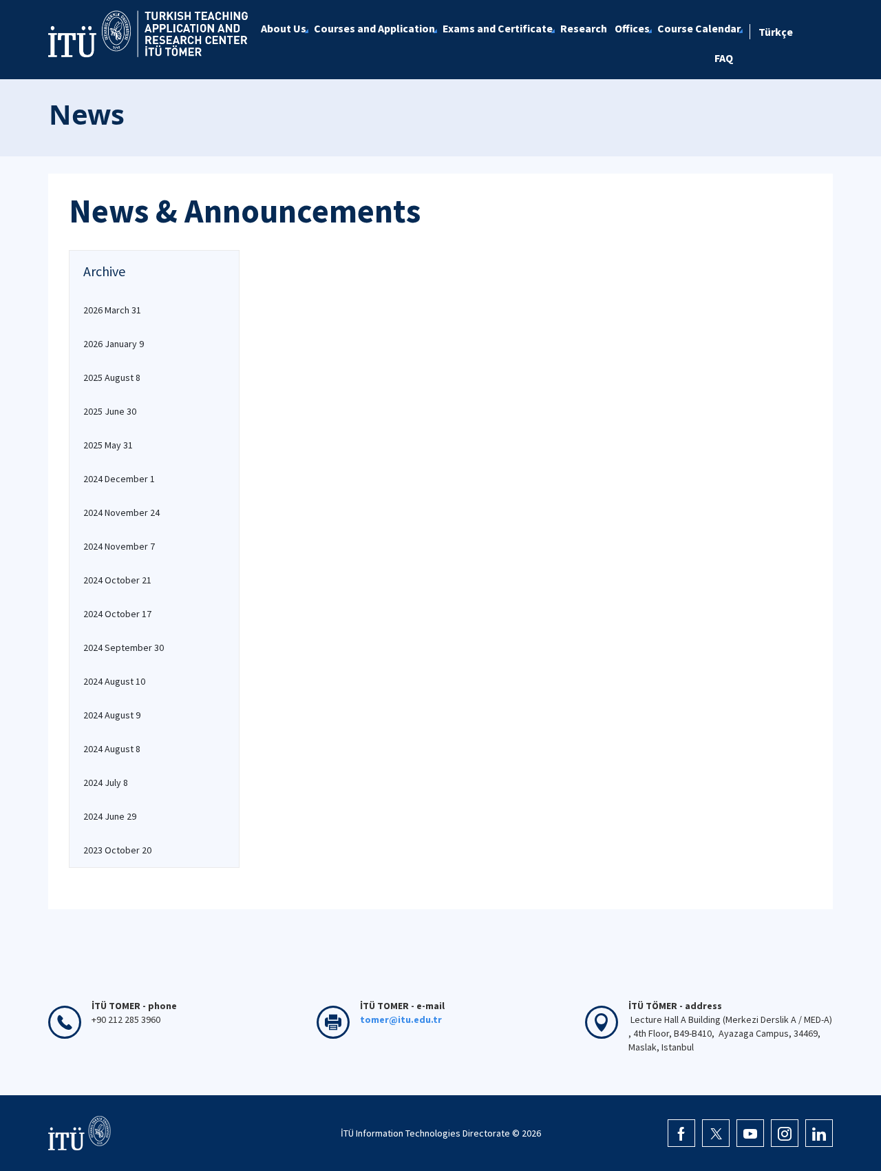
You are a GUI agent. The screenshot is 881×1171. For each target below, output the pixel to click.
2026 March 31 (112, 310)
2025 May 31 (108, 445)
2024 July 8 (105, 782)
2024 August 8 (111, 749)
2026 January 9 (113, 344)
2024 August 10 (114, 681)
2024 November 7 (119, 546)
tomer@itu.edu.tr (401, 1019)
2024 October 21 (117, 580)
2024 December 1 (119, 479)
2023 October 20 (117, 850)
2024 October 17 (117, 614)
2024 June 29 (109, 816)
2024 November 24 (121, 512)
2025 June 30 (109, 411)
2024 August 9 (111, 715)
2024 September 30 (123, 647)
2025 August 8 (111, 377)
